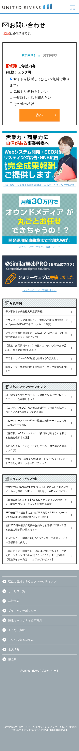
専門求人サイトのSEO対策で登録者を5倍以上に (31, 358)
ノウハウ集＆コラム (21, 639)
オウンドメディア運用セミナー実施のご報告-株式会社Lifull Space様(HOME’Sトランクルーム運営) (36, 322)
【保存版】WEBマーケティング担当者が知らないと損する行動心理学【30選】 (36, 435)
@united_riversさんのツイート (39, 670)
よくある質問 (16, 630)
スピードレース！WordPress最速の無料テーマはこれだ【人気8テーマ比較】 (35, 422)
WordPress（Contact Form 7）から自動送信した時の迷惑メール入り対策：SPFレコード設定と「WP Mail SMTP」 (36, 489)
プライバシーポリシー (22, 610)
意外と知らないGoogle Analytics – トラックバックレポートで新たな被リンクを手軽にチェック (36, 461)
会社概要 (13, 601)
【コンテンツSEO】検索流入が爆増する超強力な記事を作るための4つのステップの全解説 (35, 409)
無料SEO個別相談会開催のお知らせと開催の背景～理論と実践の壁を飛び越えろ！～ (35, 527)
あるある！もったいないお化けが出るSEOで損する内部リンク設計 (35, 448)
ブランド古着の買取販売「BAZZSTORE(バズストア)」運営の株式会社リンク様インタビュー (36, 335)
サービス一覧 (16, 591)
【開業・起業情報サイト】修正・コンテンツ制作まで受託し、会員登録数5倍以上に (35, 347)
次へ (39, 115)
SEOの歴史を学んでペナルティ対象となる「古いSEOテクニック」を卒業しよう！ (36, 397)
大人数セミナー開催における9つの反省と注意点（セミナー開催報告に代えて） (36, 540)
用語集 (12, 659)
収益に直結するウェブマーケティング (32, 581)
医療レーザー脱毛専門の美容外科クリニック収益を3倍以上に (36, 369)
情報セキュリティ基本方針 (25, 620)
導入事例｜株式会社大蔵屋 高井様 (24, 311)
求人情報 (13, 649)
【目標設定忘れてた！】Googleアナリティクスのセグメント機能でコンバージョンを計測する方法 (36, 501)
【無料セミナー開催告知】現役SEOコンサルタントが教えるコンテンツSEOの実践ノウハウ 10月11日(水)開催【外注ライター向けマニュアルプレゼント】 (35, 555)
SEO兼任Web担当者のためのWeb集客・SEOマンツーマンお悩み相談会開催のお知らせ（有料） (36, 514)
